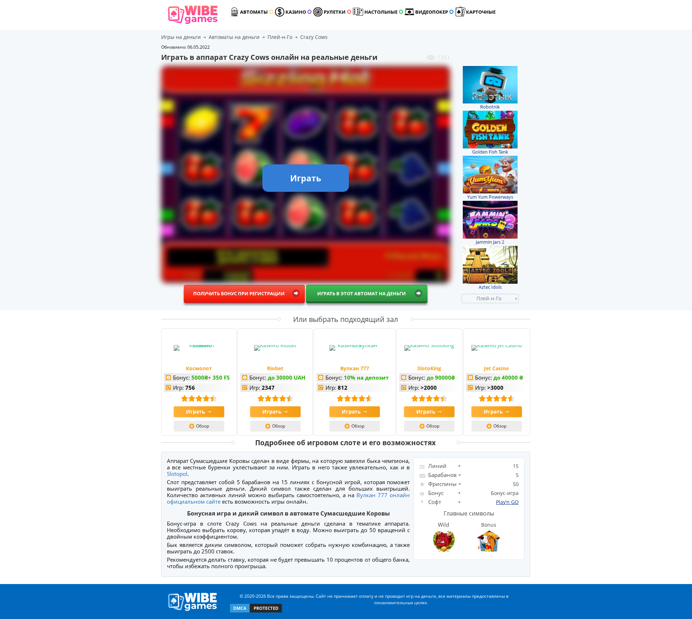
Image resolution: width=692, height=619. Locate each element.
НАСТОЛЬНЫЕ (381, 12)
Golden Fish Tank (490, 152)
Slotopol (177, 473)
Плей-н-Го (488, 298)
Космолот (199, 368)
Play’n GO (507, 502)
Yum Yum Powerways (490, 197)
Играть (195, 411)
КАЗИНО (295, 12)
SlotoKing (429, 368)
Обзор (202, 426)
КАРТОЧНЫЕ (481, 12)
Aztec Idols (490, 287)
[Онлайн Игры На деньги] (193, 611)
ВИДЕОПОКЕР (431, 12)
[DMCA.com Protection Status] (256, 612)
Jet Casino (496, 368)
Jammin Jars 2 (490, 242)
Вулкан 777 (354, 368)
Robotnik (490, 106)
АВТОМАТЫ (254, 12)
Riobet (275, 368)
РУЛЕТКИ (335, 12)
